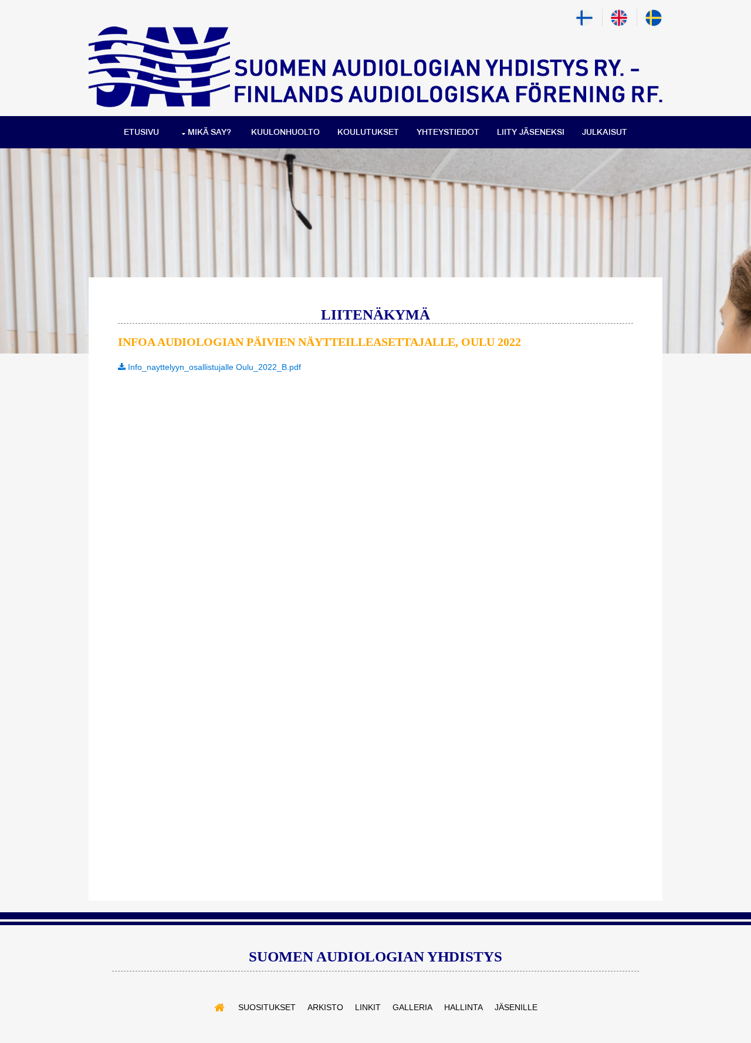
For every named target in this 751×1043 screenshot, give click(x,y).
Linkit (368, 1007)
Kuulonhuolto (285, 132)
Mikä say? (209, 132)
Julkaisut (604, 132)
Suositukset (267, 1007)
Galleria (412, 1007)
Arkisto (325, 1007)
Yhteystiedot (448, 132)
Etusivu (141, 132)
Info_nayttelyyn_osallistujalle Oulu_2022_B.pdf (213, 367)
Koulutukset (368, 132)
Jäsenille (516, 1007)
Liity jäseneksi (530, 132)
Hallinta (463, 1007)
